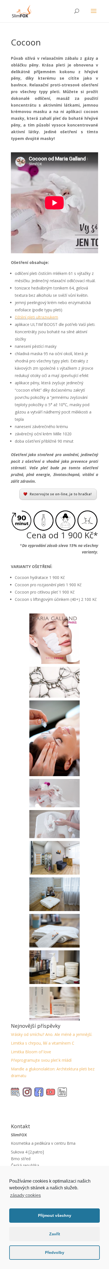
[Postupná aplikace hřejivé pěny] (54, 836)
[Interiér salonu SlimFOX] (54, 873)
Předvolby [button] (54, 1252)
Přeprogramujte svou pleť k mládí (41, 1060)
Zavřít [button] (54, 1234)
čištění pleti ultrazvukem (36, 317)
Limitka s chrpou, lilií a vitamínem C (42, 1043)
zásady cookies (25, 1195)
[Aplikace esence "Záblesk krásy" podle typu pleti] (54, 774)
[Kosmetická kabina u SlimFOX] (54, 946)
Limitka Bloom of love (31, 1051)
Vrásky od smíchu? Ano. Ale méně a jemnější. (51, 1034)
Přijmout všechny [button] (54, 1215)
